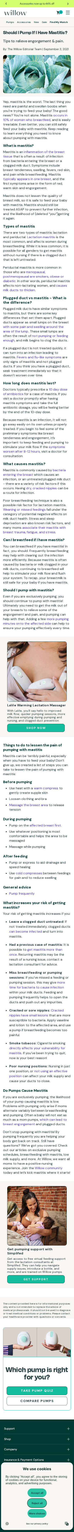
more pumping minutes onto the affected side (36, 621)
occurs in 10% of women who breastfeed (35, 117)
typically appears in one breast (27, 179)
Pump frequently (22, 893)
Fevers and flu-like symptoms (39, 357)
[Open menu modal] (67, 12)
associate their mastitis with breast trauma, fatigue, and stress (34, 529)
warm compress (46, 788)
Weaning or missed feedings (24, 509)
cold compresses (29, 873)
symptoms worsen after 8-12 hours (34, 449)
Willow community (48, 1168)
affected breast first (45, 825)
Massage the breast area (28, 805)
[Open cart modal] (58, 12)
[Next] (67, 3)
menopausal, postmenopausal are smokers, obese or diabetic (33, 276)
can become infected (25, 931)
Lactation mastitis (41, 237)
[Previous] (6, 3)
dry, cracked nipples (41, 488)
